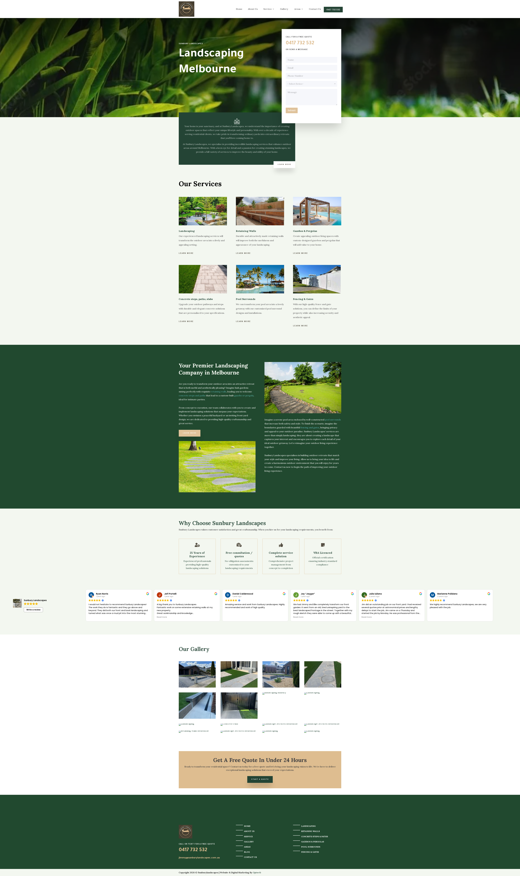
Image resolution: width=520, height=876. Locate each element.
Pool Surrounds (310, 847)
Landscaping (308, 826)
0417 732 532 (333, 9)
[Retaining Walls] (194, 730)
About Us (253, 9)
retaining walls (218, 391)
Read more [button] (162, 617)
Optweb (257, 872)
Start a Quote (260, 779)
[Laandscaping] (197, 718)
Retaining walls (310, 831)
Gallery (284, 9)
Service (267, 9)
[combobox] (311, 84)
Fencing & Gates (310, 852)
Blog (247, 852)
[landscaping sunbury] (239, 686)
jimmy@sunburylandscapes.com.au (199, 858)
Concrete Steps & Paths (314, 836)
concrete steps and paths (192, 395)
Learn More (284, 164)
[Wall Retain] (280, 686)
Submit (292, 110)
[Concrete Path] (229, 723)
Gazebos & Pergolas (312, 841)
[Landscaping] (312, 692)
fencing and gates (309, 427)
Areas (297, 9)
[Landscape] (197, 686)
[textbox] (311, 83)
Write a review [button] (33, 609)
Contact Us (315, 9)
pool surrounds (333, 419)
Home (239, 9)
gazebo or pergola (243, 395)
